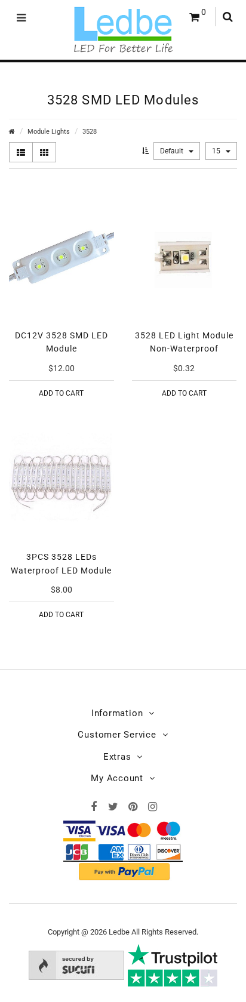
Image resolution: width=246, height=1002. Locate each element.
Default (172, 151)
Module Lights (48, 131)
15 (217, 151)
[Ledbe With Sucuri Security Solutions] (76, 964)
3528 (89, 131)
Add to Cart (61, 393)
